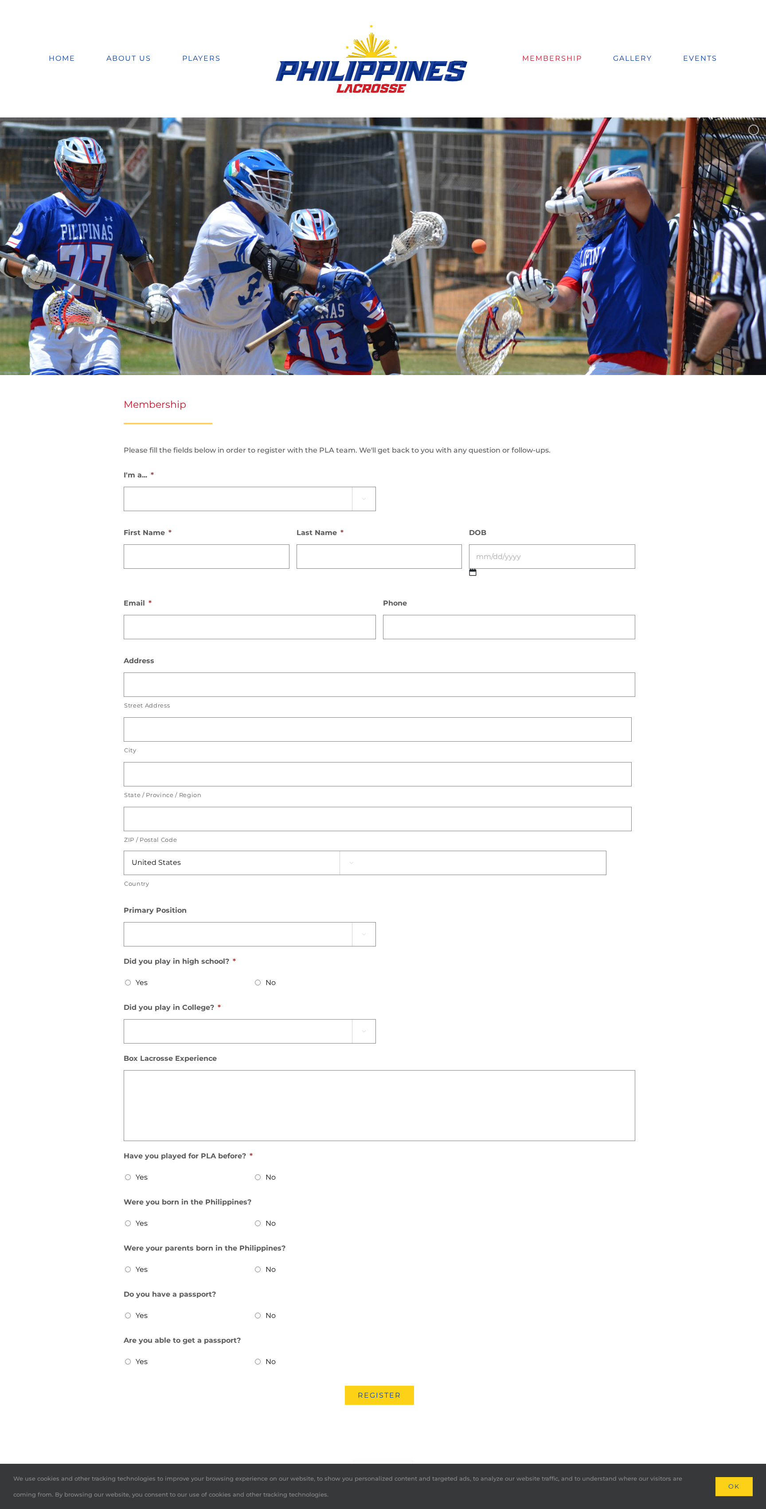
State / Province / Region (163, 794)
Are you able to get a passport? (182, 1340)
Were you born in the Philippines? (187, 1202)
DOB (477, 532)
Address (139, 661)
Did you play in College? (172, 1007)
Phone (395, 603)
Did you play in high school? (180, 961)
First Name (148, 532)
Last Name (320, 532)
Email (138, 603)
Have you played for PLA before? (188, 1156)
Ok (734, 1486)
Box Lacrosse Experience (170, 1058)
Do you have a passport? (170, 1294)
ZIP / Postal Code (150, 839)
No (271, 982)
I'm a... (139, 475)
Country (136, 883)
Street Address (147, 705)
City (130, 750)
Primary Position (155, 910)
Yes (142, 982)
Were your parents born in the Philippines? (204, 1248)
